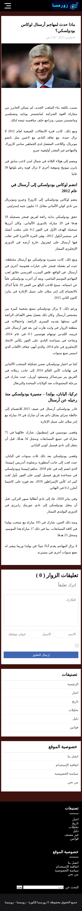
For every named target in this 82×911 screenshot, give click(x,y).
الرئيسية (72, 684)
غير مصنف (71, 834)
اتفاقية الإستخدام (67, 765)
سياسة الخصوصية (66, 773)
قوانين (74, 727)
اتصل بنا (73, 756)
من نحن (73, 782)
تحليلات (73, 710)
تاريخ (75, 701)
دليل (75, 718)
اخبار (75, 692)
